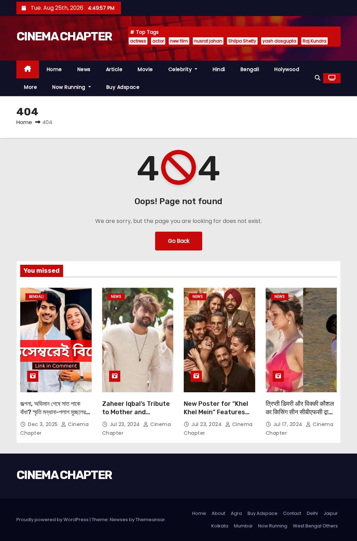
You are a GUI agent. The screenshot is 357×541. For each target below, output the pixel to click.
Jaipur (331, 513)
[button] (317, 78)
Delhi (312, 513)
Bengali (250, 69)
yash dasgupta (279, 41)
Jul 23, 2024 (126, 424)
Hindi (219, 69)
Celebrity (180, 69)
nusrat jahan (208, 41)
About (218, 513)
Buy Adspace (123, 87)
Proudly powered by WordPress (53, 519)
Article (114, 69)
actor (158, 41)
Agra (236, 513)
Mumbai (243, 526)
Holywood (286, 69)
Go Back (178, 241)
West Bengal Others (315, 526)
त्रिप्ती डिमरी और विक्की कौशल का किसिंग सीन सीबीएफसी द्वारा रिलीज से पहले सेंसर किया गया (300, 412)
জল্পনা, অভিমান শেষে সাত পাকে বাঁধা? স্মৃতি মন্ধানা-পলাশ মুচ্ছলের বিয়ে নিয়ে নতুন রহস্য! (53, 412)
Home (54, 69)
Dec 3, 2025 (43, 424)
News (84, 69)
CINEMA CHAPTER (64, 36)
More (30, 87)
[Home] (27, 69)
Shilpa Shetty (242, 41)
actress (138, 41)
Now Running (69, 87)
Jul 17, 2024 (288, 424)
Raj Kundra (314, 41)
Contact (292, 513)
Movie (145, 69)
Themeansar (150, 519)
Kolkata (219, 526)
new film (179, 41)
